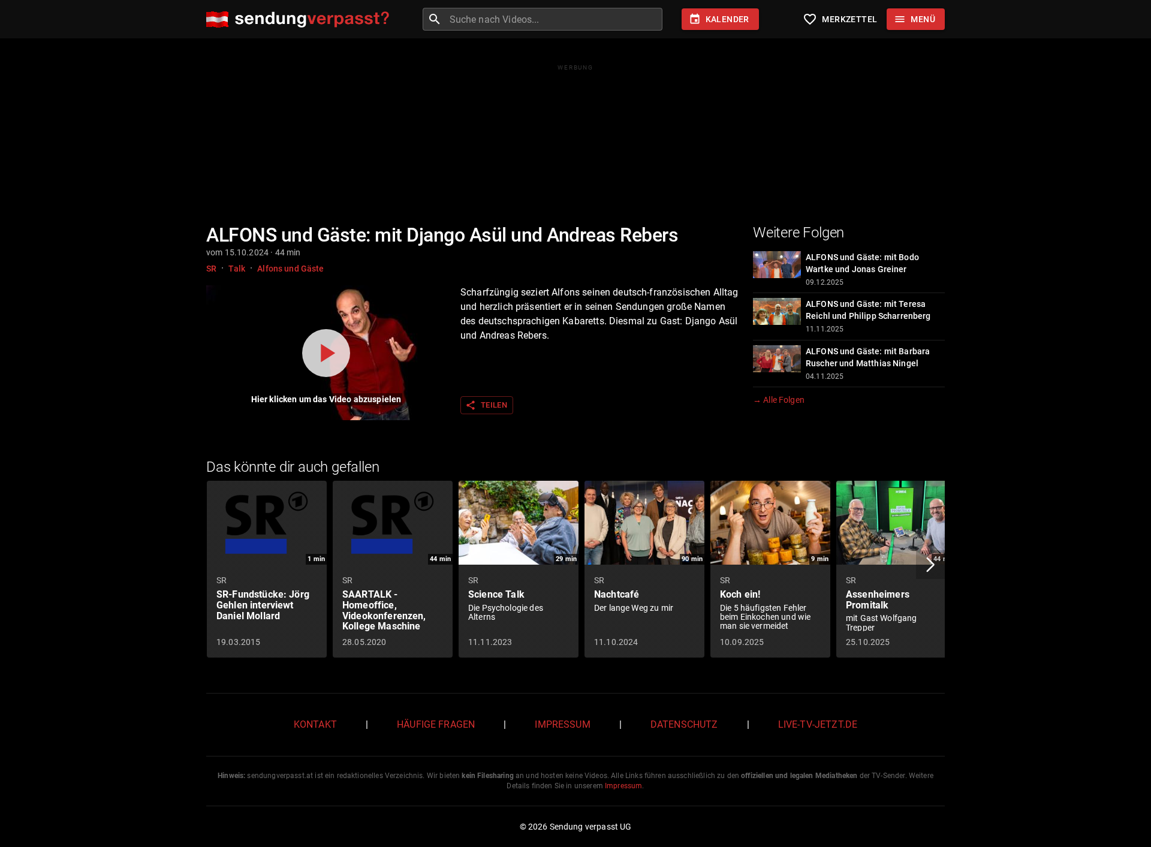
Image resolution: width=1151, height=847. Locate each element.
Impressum (562, 724)
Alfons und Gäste (290, 268)
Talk (236, 268)
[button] (930, 564)
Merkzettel (840, 19)
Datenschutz (684, 724)
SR (211, 268)
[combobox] (554, 19)
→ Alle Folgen (779, 400)
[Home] (300, 19)
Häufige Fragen (436, 724)
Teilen (486, 405)
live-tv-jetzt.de (817, 724)
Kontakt (315, 724)
